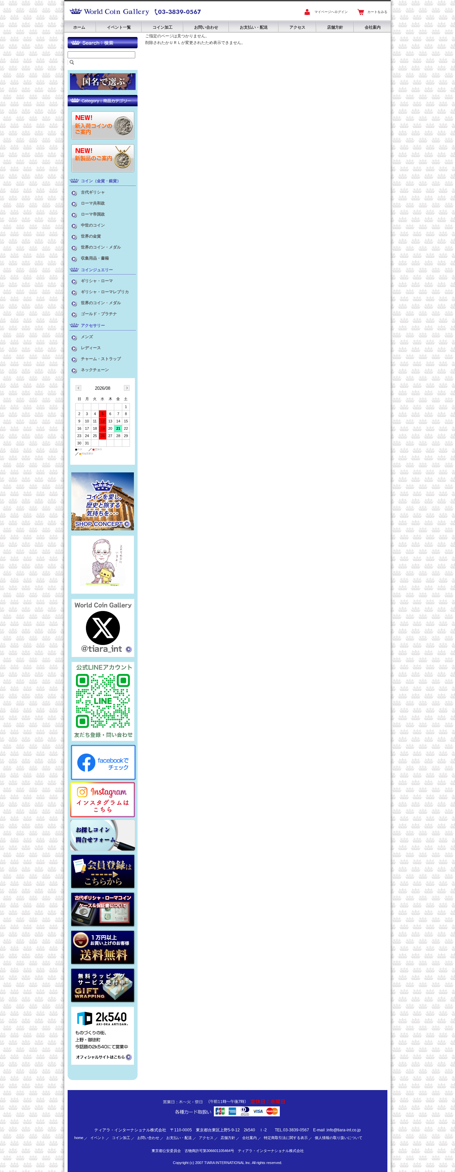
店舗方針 (335, 27)
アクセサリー (93, 325)
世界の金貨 (91, 236)
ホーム (79, 27)
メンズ (87, 336)
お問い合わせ (206, 27)
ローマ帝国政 (93, 214)
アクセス (297, 27)
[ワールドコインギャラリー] (109, 15)
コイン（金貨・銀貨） (101, 181)
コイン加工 (163, 27)
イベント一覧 (119, 27)
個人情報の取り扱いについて (338, 1138)
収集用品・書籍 (95, 258)
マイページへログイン (331, 12)
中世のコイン (93, 225)
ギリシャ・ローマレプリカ (105, 292)
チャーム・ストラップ (101, 358)
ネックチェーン (95, 369)
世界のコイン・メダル (101, 247)
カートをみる (377, 12)
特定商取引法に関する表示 (286, 1138)
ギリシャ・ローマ (97, 281)
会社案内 (373, 27)
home (78, 1138)
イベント (97, 1138)
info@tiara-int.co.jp (344, 1130)
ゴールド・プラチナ (99, 313)
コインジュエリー (97, 270)
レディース (91, 347)
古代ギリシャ (93, 192)
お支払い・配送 (254, 27)
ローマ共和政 (93, 203)
